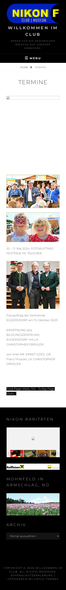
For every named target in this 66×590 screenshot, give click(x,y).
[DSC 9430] (16, 453)
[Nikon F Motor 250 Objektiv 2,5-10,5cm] (43, 453)
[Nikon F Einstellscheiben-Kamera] (30, 453)
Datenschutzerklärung (32, 575)
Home (24, 67)
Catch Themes (46, 579)
